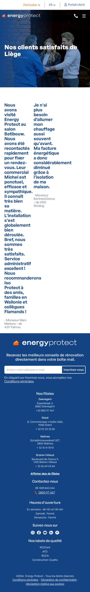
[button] (31, 4)
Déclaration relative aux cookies (45, 583)
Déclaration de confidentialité (59, 579)
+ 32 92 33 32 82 (45, 429)
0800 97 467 (46, 492)
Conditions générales (19, 381)
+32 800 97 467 (45, 410)
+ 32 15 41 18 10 (45, 447)
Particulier (30, 4)
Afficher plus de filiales (45, 473)
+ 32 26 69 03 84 (45, 466)
